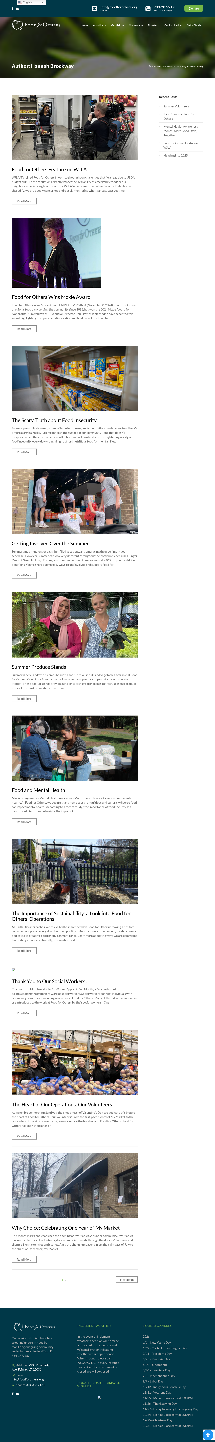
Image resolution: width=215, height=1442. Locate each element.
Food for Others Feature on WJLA (49, 169)
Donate (194, 8)
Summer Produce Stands (39, 667)
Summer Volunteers (176, 106)
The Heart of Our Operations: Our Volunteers (62, 1104)
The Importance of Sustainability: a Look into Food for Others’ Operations (71, 916)
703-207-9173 (35, 1385)
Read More (24, 201)
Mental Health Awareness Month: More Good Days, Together (180, 131)
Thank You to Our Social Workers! (49, 981)
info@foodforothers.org (28, 1379)
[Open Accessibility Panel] (208, 1435)
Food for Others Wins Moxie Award (51, 297)
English (27, 2)
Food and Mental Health (38, 790)
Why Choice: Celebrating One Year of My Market (66, 1228)
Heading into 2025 (175, 155)
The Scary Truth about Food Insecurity (54, 420)
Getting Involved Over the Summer (50, 543)
